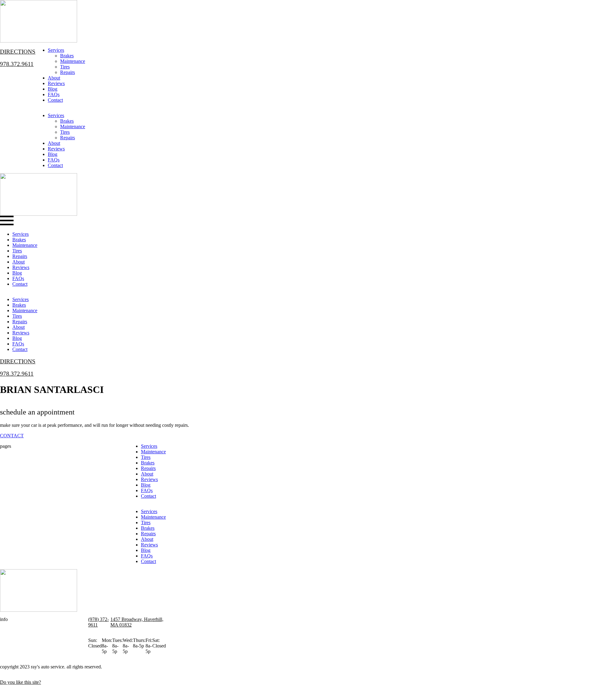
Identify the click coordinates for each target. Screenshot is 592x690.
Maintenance (72, 61)
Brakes (67, 55)
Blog (52, 89)
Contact (55, 100)
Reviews (56, 83)
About (54, 77)
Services (56, 50)
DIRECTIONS (17, 51)
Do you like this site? (20, 682)
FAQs (54, 94)
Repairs (67, 72)
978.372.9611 (17, 64)
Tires (65, 66)
